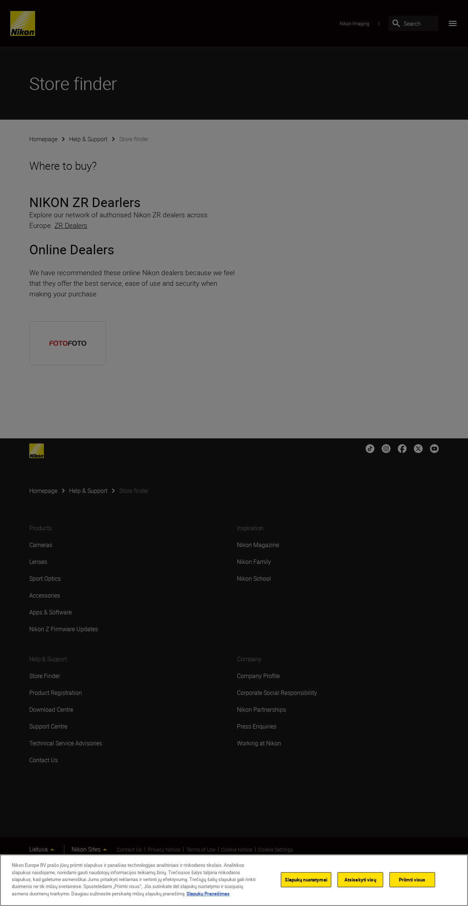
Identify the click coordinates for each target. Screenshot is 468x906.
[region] (234, 880)
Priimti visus (412, 879)
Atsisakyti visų (360, 879)
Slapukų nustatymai (306, 879)
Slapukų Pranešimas (208, 893)
